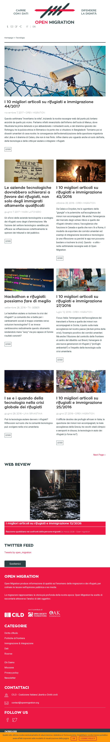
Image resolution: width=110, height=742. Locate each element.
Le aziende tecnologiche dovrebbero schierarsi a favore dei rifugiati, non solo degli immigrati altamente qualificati (27, 197)
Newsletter (10, 678)
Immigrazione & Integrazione (18, 643)
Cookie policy (88, 738)
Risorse (8, 653)
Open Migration (54, 13)
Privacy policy (11, 672)
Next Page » (99, 454)
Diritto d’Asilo (11, 633)
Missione (9, 667)
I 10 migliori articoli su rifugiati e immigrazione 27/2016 (79, 301)
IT (27, 27)
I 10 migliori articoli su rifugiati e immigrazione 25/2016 (79, 402)
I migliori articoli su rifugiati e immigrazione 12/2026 (43, 523)
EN (34, 27)
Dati (6, 648)
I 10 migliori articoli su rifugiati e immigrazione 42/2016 (79, 192)
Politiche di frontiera (14, 638)
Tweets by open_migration (17, 552)
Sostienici (15, 563)
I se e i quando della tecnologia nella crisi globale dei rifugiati (24, 402)
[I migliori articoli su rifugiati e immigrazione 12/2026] (55, 495)
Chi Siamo (9, 662)
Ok (73, 738)
